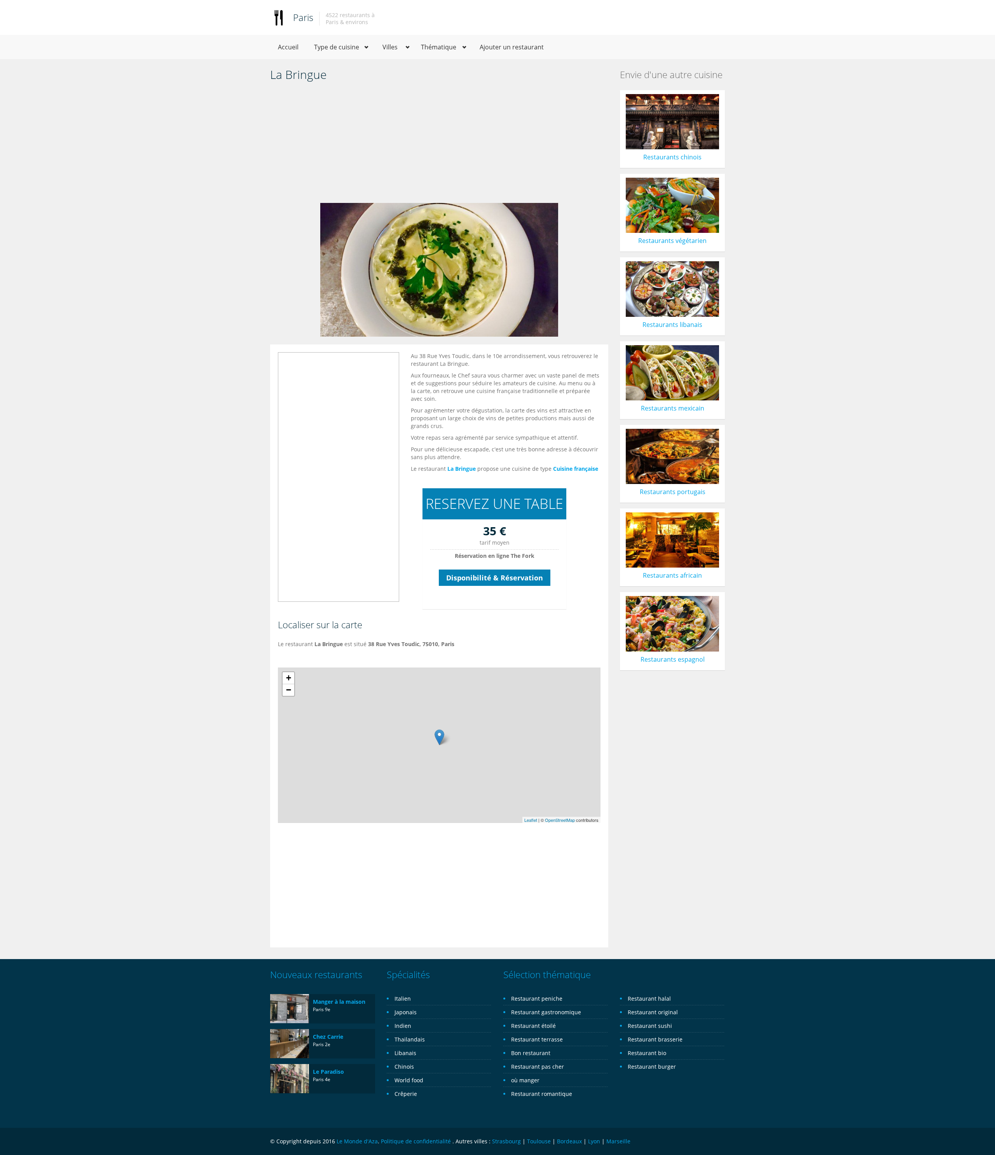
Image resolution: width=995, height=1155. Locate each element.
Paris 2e (321, 1044)
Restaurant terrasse (537, 1039)
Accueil (288, 47)
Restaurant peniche (536, 998)
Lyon (594, 1141)
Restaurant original (653, 1012)
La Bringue (461, 468)
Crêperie (406, 1093)
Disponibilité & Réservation (494, 577)
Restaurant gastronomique (546, 1012)
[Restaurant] (278, 17)
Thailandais (410, 1039)
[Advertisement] (439, 144)
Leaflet (530, 820)
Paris (303, 17)
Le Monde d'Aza (357, 1141)
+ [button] (288, 678)
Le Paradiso (328, 1071)
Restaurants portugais (672, 492)
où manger (525, 1080)
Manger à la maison (339, 1001)
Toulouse (539, 1141)
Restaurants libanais (672, 324)
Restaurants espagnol (673, 659)
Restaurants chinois (672, 157)
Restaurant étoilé (533, 1025)
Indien (403, 1025)
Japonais (406, 1012)
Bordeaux (569, 1141)
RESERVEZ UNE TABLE (494, 503)
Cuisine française (575, 468)
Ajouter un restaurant (512, 47)
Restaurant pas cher (537, 1066)
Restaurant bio (647, 1053)
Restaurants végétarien (672, 240)
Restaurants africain (672, 575)
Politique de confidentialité (416, 1141)
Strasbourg (506, 1141)
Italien (403, 998)
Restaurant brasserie (655, 1039)
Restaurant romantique (541, 1093)
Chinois (404, 1066)
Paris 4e (321, 1079)
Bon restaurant (530, 1053)
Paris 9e (321, 1009)
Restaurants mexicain (672, 408)
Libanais (405, 1053)
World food (409, 1080)
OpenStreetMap (560, 820)
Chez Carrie (328, 1036)
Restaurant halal (649, 998)
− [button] (288, 690)
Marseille (618, 1141)
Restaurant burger (652, 1066)
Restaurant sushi (650, 1025)
